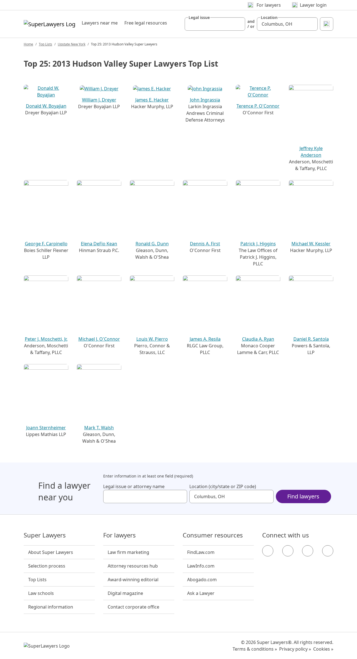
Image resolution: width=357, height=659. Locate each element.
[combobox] (215, 24)
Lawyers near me (100, 23)
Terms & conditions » (255, 649)
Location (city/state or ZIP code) (222, 486)
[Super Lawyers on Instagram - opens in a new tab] (287, 550)
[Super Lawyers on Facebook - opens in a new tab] (267, 550)
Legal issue (199, 17)
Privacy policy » (295, 649)
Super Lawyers (45, 535)
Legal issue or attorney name (134, 486)
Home (28, 44)
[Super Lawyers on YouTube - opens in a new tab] (307, 550)
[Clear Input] (238, 24)
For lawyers (119, 535)
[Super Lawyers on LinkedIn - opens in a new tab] (327, 550)
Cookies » (323, 649)
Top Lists (45, 44)
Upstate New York (71, 44)
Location (269, 17)
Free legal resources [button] (145, 23)
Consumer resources (213, 535)
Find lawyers (303, 496)
